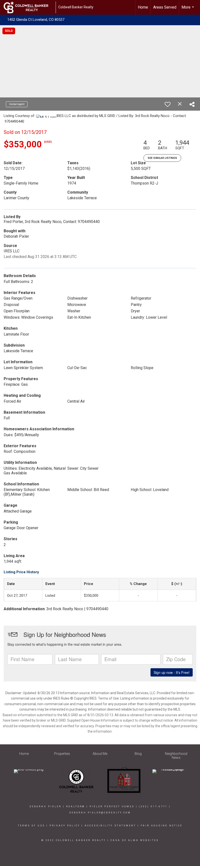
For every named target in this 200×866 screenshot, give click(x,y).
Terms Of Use (31, 825)
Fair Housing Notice (161, 825)
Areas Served (164, 7)
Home (143, 7)
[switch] (167, 104)
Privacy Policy (65, 825)
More (188, 10)
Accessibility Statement (110, 825)
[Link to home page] (28, 7)
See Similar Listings (162, 158)
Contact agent (16, 104)
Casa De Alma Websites (134, 840)
